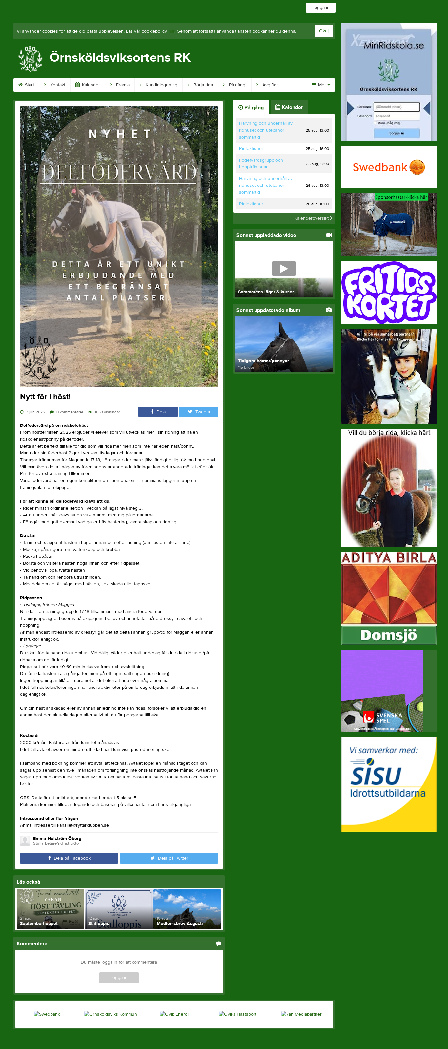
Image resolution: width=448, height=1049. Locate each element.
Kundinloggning (160, 85)
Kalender (90, 85)
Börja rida (202, 85)
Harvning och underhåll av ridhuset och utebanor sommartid (266, 130)
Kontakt (57, 85)
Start (29, 85)
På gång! (237, 85)
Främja (122, 85)
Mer (322, 85)
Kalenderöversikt (312, 218)
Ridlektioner (251, 149)
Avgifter (269, 85)
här (171, 31)
